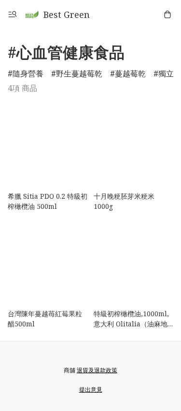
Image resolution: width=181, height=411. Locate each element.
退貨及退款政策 (97, 370)
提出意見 (90, 389)
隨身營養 (28, 73)
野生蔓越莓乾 (79, 73)
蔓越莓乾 (130, 73)
